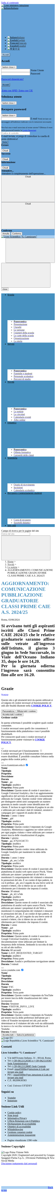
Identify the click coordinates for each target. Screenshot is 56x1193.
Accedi (5, 55)
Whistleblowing (15, 1129)
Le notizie (12, 567)
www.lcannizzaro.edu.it (13, 765)
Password (35, 73)
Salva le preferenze (25, 1035)
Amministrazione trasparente (21, 1135)
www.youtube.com (11, 970)
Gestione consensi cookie (19, 1132)
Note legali (12, 1115)
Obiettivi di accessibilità (19, 1126)
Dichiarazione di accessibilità (21, 1123)
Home (10, 561)
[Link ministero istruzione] (15, 5)
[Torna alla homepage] (28, 236)
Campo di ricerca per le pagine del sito (20, 530)
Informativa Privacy (17, 1118)
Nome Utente (37, 70)
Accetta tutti (12, 714)
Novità (10, 564)
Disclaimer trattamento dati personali (19, 1163)
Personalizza (8, 711)
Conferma (16, 233)
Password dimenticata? (12, 79)
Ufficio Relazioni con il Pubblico (23, 1121)
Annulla (5, 233)
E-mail (34, 118)
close (4, 289)
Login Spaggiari (29, 130)
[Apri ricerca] (30, 250)
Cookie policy (14, 1112)
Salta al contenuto (10, 2)
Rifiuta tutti (26, 711)
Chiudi (5, 150)
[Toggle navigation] (25, 275)
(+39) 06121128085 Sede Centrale (29, 1066)
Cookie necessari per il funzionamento (20, 750)
